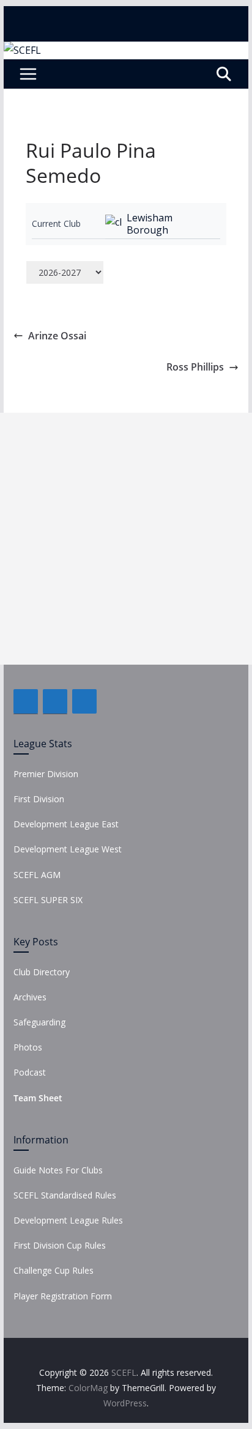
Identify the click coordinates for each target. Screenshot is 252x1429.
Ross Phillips (195, 367)
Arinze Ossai (57, 335)
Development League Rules (68, 1220)
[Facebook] (25, 701)
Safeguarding (39, 1022)
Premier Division (45, 774)
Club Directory (41, 972)
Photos (27, 1047)
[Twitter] (55, 701)
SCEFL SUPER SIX (48, 900)
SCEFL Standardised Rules (64, 1195)
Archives (29, 997)
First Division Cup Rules (59, 1245)
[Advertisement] (126, 539)
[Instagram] (84, 701)
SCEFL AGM (37, 875)
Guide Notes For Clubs (58, 1170)
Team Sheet (37, 1098)
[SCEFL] (22, 50)
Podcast (29, 1072)
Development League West (67, 849)
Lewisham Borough (149, 224)
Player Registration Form (62, 1296)
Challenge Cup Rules (53, 1270)
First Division (38, 799)
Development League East (66, 824)
